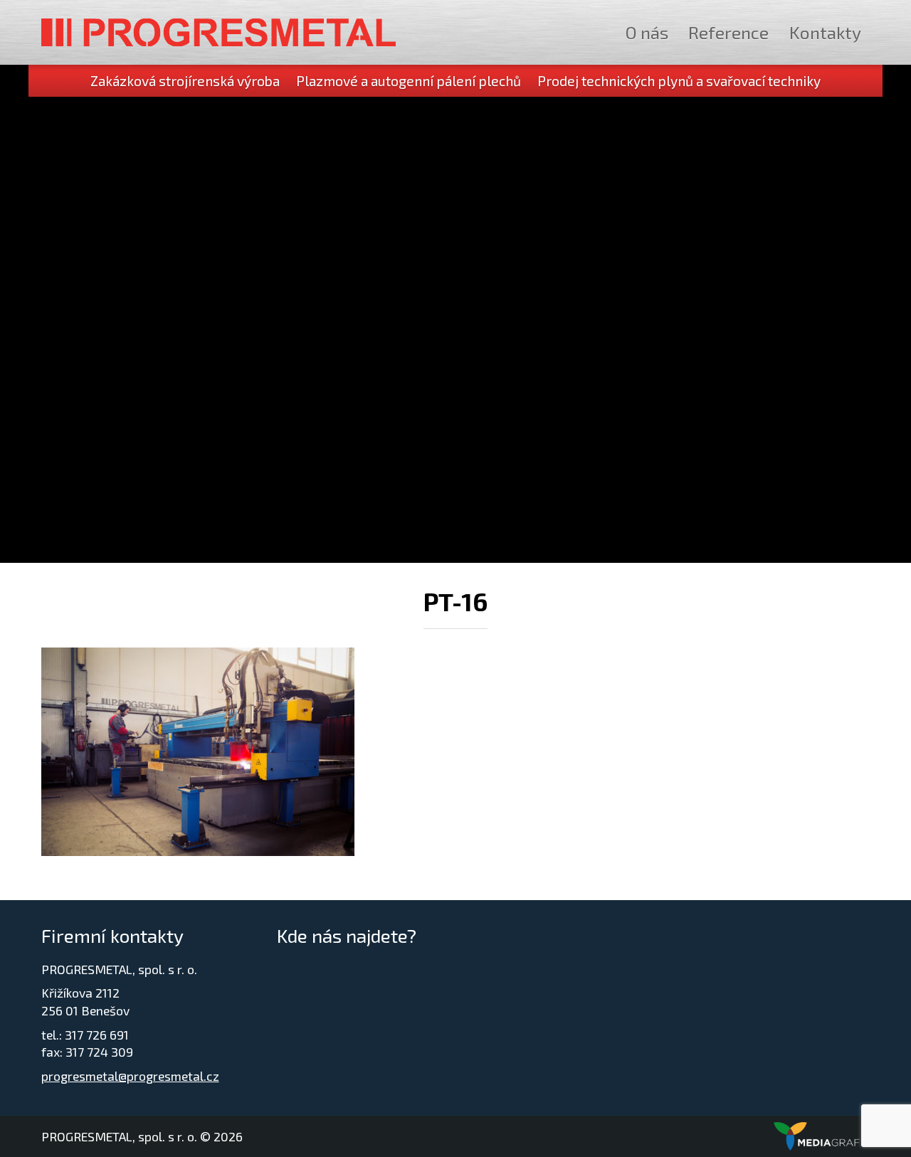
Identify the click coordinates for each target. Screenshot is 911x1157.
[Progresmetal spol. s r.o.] (218, 32)
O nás (647, 32)
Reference (728, 32)
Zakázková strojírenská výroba (185, 81)
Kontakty (825, 32)
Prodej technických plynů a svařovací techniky (679, 81)
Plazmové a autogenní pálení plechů (408, 81)
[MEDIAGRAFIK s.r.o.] (822, 1136)
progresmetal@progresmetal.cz (130, 1076)
